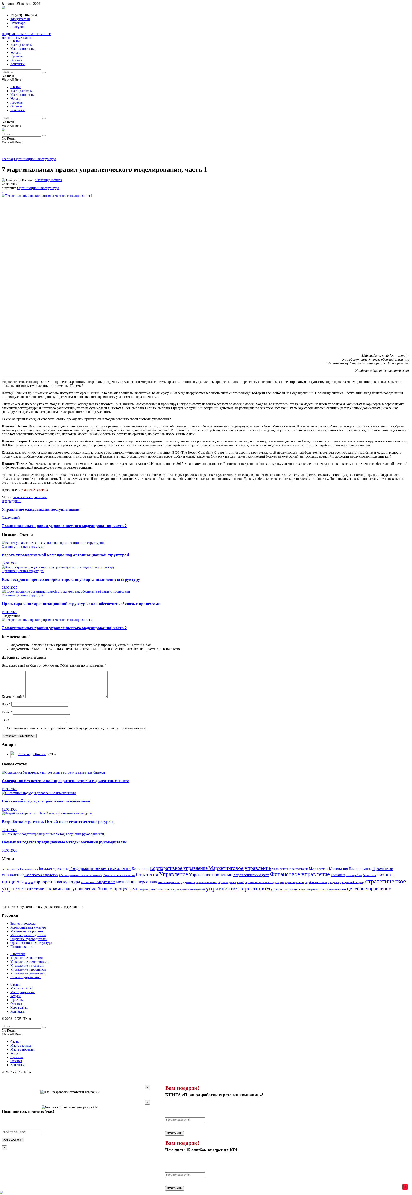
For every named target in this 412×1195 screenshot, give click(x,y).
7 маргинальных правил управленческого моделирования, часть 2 (64, 628)
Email (7, 712)
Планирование (360, 869)
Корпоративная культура (28, 927)
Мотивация (338, 868)
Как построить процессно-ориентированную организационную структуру (71, 579)
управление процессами (288, 889)
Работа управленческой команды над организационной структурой (65, 555)
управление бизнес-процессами (105, 888)
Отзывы (16, 60)
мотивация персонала (136, 881)
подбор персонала (316, 882)
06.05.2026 (9, 850)
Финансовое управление (300, 874)
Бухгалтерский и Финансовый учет (20, 869)
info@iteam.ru (20, 19)
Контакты (17, 64)
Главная (7, 159)
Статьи (15, 41)
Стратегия (147, 874)
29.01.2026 (9, 563)
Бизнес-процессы (23, 923)
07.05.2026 (9, 830)
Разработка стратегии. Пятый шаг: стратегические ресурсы (58, 821)
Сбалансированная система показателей (80, 875)
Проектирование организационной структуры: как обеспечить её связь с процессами (81, 603)
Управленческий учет (251, 875)
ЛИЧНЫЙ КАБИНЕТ (18, 38)
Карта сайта (19, 1007)
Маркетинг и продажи (26, 931)
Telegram (18, 27)
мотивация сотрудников (176, 882)
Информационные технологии (100, 868)
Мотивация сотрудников (28, 935)
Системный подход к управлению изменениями (46, 801)
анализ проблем (354, 875)
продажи (333, 882)
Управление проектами (30, 497)
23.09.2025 (9, 587)
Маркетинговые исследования (290, 868)
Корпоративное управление (179, 868)
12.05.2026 (9, 809)
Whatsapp (18, 23)
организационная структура (264, 882)
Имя (6, 704)
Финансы (338, 875)
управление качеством (155, 889)
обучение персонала (206, 882)
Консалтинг (140, 868)
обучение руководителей (231, 882)
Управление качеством (27, 965)
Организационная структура (35, 159)
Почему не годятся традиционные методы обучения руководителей (64, 842)
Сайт (5, 720)
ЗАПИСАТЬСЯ (12, 1139)
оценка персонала (294, 882)
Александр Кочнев (48, 180)
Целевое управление (25, 977)
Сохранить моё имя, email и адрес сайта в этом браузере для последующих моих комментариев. (77, 728)
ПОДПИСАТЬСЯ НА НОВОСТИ (27, 34)
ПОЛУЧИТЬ (174, 1133)
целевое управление (369, 888)
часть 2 (29, 490)
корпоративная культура (57, 881)
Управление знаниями (26, 958)
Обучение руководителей (28, 939)
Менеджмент (318, 868)
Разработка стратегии (41, 875)
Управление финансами (27, 973)
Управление (173, 874)
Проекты (16, 56)
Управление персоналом (28, 969)
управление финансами (326, 889)
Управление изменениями (29, 961)
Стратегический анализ (119, 875)
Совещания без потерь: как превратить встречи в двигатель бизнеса (65, 780)
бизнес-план (369, 875)
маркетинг (106, 882)
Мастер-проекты (22, 48)
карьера (29, 882)
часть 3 (42, 490)
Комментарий (13, 696)
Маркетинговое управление (239, 868)
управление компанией (189, 889)
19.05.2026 (9, 789)
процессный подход (352, 882)
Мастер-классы (21, 45)
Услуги (15, 52)
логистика (89, 882)
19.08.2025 (9, 612)
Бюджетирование (53, 868)
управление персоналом (238, 888)
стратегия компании (52, 888)
